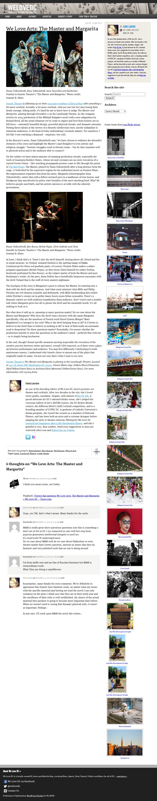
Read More (121, 776)
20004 (16, 454)
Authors (32, 16)
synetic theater (43, 454)
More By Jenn (128, 33)
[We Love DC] (80, 9)
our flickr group (131, 125)
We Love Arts (70, 451)
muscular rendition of (65, 104)
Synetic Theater (14, 104)
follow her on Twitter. (63, 430)
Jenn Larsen (32, 383)
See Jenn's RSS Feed (131, 30)
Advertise (47, 16)
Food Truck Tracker (88, 16)
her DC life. (83, 396)
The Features (59, 451)
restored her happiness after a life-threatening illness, (54, 423)
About (19, 16)
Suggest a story (65, 16)
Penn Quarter (47, 451)
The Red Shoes (16, 167)
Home (7, 16)
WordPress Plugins (35, 796)
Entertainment (35, 451)
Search (108, 94)
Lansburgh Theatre (28, 454)
